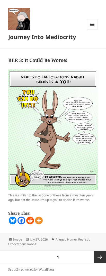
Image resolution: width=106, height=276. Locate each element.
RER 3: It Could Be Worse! (38, 60)
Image (17, 239)
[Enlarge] (91, 76)
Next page (100, 257)
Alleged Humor (66, 239)
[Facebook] (21, 220)
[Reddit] (30, 220)
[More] (39, 220)
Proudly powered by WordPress (31, 269)
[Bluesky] (12, 220)
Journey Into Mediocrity (42, 37)
